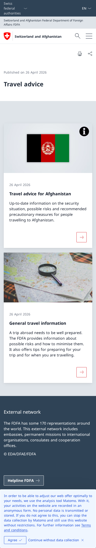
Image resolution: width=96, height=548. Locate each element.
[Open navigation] (89, 36)
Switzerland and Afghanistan (38, 36)
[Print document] (80, 53)
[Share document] (90, 53)
